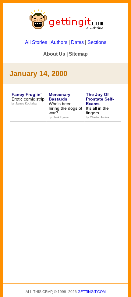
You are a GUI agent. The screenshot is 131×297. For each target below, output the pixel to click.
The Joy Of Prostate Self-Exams (100, 99)
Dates (77, 42)
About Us (54, 54)
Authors (59, 42)
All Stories (36, 42)
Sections (96, 42)
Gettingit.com (92, 292)
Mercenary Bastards (59, 96)
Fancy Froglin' (26, 94)
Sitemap (78, 54)
